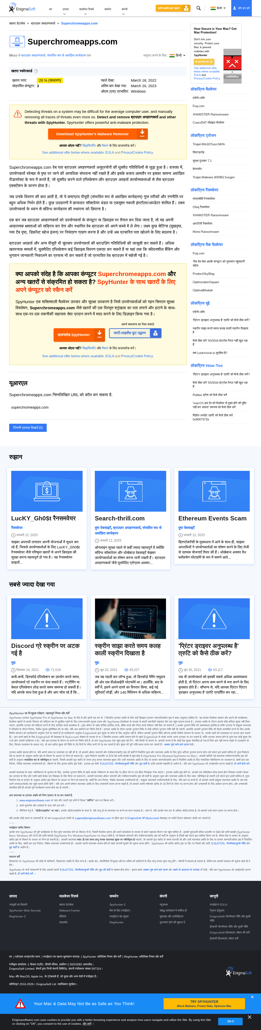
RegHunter (116, 922)
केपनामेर (197, 169)
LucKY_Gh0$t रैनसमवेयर (43, 518)
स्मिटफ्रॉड (198, 152)
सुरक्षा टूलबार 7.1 (202, 160)
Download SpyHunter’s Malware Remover (92, 134)
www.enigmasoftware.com (34, 800)
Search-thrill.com (120, 518)
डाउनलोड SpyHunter (74, 335)
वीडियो (62, 916)
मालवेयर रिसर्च (86, 9)
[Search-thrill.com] (130, 491)
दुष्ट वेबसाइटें (103, 528)
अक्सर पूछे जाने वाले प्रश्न (176, 744)
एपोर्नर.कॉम (199, 98)
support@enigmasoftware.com (93, 818)
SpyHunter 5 (117, 904)
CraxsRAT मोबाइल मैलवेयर (208, 122)
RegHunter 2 (17, 916)
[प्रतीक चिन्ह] (22, 8)
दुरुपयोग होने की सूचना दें (172, 922)
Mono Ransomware (206, 231)
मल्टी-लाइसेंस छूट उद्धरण (168, 8)
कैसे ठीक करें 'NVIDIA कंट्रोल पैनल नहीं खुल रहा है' (220, 342)
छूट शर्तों (143, 763)
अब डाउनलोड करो (202, 62)
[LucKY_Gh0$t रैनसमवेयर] (47, 491)
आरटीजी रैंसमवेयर (202, 223)
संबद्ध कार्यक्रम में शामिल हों (173, 910)
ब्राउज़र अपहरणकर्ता (43, 23)
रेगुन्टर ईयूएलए (217, 910)
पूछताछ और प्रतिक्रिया (171, 916)
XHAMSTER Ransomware (211, 114)
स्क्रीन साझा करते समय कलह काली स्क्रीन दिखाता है (220, 330)
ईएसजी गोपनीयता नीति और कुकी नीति (229, 926)
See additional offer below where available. (73, 152)
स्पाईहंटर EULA (218, 904)
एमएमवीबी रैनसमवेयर (204, 198)
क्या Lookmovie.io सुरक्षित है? (210, 353)
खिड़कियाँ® (89, 145)
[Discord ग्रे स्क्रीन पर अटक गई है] (47, 618)
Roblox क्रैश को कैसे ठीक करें (210, 395)
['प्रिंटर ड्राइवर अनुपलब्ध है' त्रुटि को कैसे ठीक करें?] (214, 618)
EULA (109, 152)
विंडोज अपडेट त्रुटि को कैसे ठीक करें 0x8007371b (213, 417)
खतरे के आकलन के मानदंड (186, 869)
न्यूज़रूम (164, 904)
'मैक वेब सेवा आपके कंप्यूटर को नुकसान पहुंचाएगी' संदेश (219, 263)
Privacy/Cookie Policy (137, 152)
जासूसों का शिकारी (18, 904)
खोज (199, 8)
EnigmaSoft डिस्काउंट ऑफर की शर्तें (230, 932)
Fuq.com (199, 106)
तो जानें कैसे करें (242, 763)
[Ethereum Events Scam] (214, 491)
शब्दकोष (63, 922)
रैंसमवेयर (17, 528)
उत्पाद (66, 9)
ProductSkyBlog (203, 273)
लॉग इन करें (244, 8)
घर (50, 9)
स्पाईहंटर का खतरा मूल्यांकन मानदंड (61, 956)
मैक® (105, 145)
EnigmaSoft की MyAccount (143, 818)
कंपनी (124, 9)
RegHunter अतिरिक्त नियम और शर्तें (143, 956)
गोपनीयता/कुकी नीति (124, 763)
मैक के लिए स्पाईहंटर (119, 910)
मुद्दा (13, 663)
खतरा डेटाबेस (17, 23)
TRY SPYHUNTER (204, 1004)
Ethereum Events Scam (212, 518)
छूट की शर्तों (104, 869)
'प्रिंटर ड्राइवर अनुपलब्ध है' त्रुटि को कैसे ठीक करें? (221, 320)
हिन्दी (219, 8)
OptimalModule (203, 290)
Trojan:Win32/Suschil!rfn (209, 144)
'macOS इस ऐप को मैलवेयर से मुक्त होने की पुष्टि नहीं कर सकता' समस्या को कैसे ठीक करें (220, 405)
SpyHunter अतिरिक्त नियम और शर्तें (102, 956)
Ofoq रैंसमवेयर (201, 207)
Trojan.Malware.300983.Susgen (214, 177)
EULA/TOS (106, 763)
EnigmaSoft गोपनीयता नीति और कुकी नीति (230, 918)
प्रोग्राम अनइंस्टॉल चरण (28, 956)
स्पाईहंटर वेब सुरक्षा (119, 916)
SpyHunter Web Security (25, 910)
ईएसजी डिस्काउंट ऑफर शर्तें (224, 938)
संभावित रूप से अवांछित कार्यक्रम (66, 55)
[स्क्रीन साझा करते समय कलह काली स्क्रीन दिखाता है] (130, 618)
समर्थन (107, 9)
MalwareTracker (69, 910)
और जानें (87, 1023)
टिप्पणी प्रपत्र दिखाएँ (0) (28, 427)
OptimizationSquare (206, 282)
